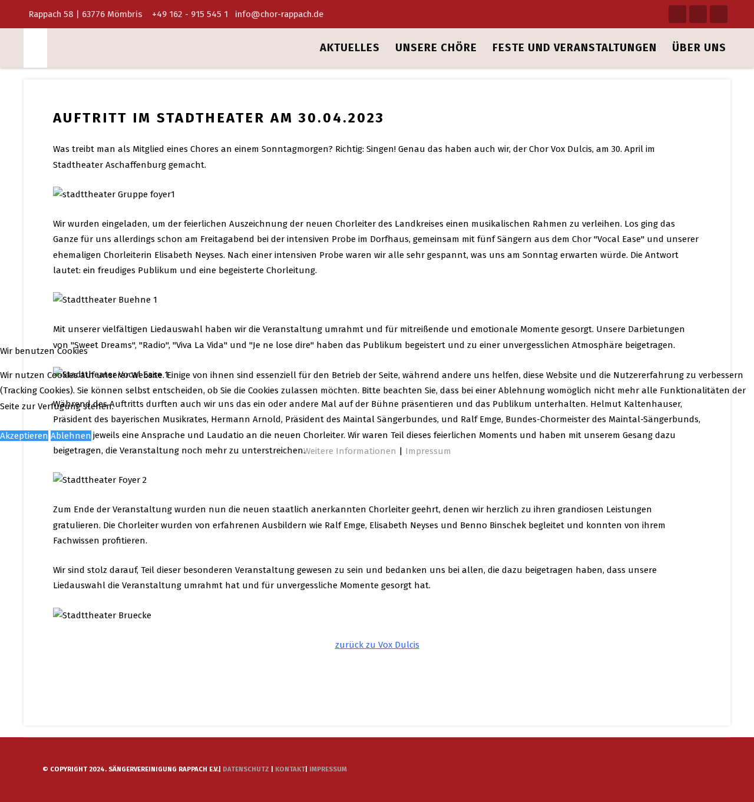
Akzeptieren (24, 435)
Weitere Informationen (349, 451)
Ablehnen (71, 435)
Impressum (428, 451)
